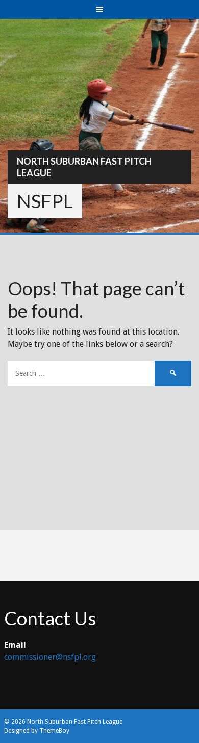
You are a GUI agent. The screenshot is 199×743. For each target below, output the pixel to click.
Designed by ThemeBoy (36, 730)
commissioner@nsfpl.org (50, 657)
